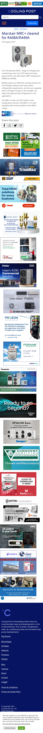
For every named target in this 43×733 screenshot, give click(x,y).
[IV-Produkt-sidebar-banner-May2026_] (18, 249)
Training (4, 669)
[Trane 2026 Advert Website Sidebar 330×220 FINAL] (18, 197)
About (3, 673)
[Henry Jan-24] (21, 223)
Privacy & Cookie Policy (11, 691)
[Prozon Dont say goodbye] (21, 327)
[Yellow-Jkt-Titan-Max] (20, 171)
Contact (4, 677)
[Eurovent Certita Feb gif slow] (21, 458)
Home (16, 29)
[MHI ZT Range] (21, 301)
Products (5, 655)
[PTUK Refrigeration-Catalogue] (18, 484)
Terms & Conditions (9, 687)
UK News (23, 29)
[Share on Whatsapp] (9, 125)
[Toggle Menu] (4, 23)
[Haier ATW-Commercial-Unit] (18, 275)
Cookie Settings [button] (10, 728)
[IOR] (18, 588)
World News (6, 641)
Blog (3, 664)
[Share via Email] (20, 125)
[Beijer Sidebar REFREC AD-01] (21, 145)
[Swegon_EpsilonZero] (21, 432)
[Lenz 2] (18, 562)
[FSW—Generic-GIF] (22, 113)
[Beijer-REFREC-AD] (21, 3)
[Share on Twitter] (15, 125)
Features (5, 650)
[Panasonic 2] (18, 379)
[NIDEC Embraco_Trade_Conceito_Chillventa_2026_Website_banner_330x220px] (18, 406)
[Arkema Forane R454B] (21, 353)
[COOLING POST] (18, 536)
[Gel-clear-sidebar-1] (21, 510)
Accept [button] (21, 728)
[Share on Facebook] (4, 125)
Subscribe (32, 23)
